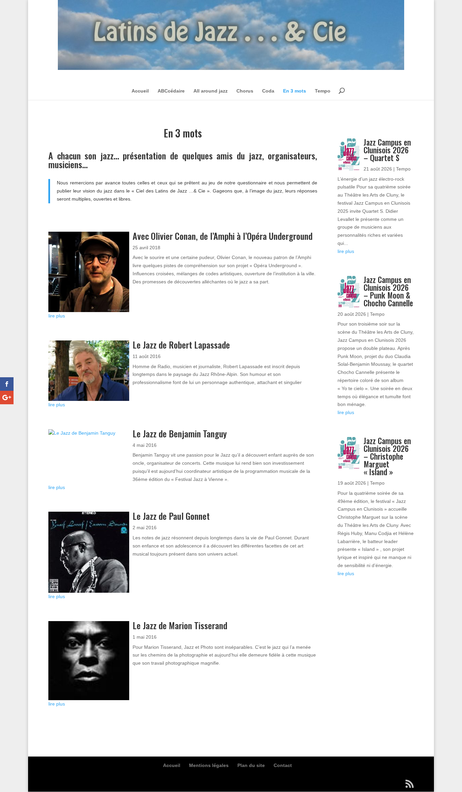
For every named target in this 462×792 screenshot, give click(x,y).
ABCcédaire (171, 91)
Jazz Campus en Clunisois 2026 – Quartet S (387, 149)
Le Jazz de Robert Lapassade (181, 344)
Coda (268, 91)
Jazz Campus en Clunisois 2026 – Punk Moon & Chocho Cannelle (388, 291)
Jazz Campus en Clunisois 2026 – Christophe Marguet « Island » (387, 456)
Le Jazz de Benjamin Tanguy (180, 433)
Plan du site (251, 765)
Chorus (244, 91)
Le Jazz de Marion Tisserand (180, 625)
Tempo (322, 91)
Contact (283, 765)
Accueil (140, 91)
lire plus (56, 315)
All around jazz (210, 91)
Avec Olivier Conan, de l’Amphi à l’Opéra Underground (223, 235)
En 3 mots (294, 91)
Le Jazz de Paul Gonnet (171, 515)
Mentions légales (209, 765)
